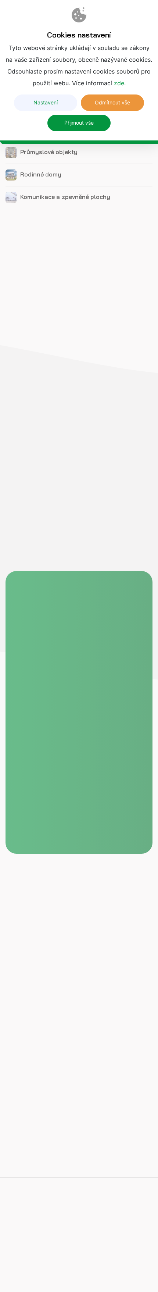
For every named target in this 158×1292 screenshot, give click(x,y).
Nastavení (45, 102)
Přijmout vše (79, 122)
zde (119, 83)
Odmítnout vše (112, 102)
